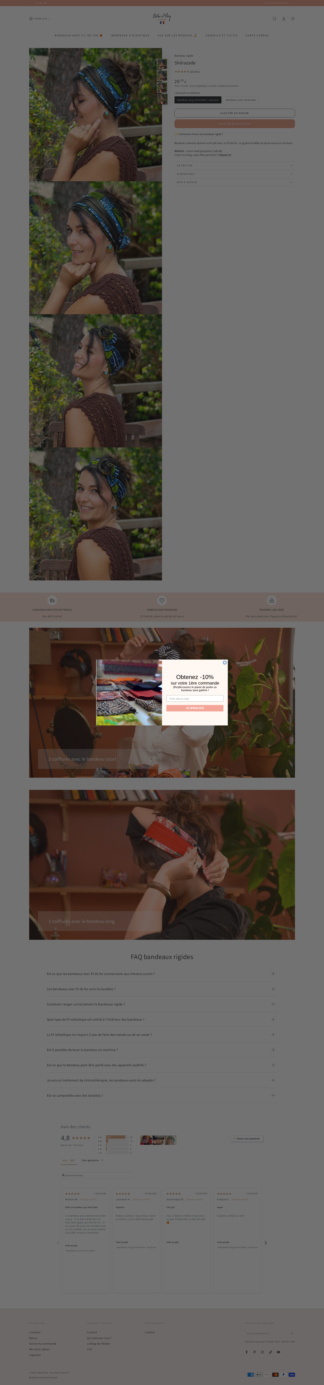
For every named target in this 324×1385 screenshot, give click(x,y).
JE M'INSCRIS (195, 708)
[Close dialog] (224, 662)
